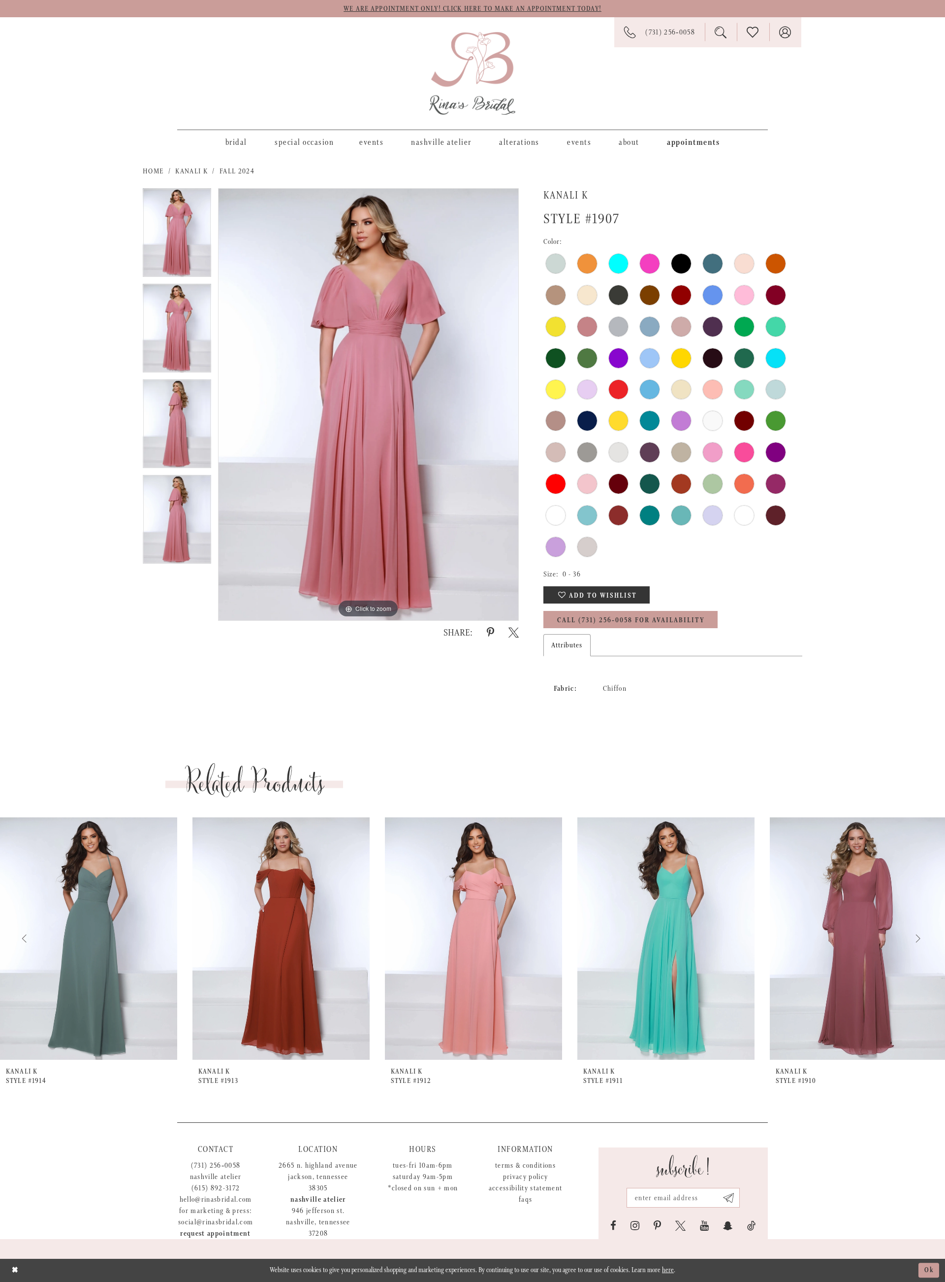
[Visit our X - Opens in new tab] (680, 1226)
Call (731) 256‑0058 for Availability (631, 620)
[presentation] (88, 938)
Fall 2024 (237, 171)
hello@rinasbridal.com (216, 1199)
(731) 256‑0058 (216, 1165)
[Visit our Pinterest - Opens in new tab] (657, 1226)
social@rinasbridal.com (215, 1222)
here (668, 1270)
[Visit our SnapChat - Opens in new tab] (728, 1226)
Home (153, 171)
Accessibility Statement (526, 1188)
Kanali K (191, 171)
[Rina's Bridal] (472, 73)
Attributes (567, 645)
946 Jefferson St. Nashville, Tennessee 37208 (318, 1222)
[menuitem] (236, 142)
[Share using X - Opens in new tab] (513, 633)
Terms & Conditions (525, 1165)
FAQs (525, 1199)
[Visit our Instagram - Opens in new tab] (634, 1226)
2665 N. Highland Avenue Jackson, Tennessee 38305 (318, 1177)
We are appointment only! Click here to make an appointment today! (472, 8)
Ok (929, 1270)
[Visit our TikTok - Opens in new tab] (751, 1226)
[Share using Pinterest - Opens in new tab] (490, 633)
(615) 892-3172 (215, 1188)
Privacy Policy (525, 1176)
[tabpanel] (177, 236)
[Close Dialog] (15, 1270)
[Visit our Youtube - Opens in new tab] (704, 1226)
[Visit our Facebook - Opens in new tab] (613, 1226)
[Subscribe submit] (729, 1198)
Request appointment (215, 1233)
